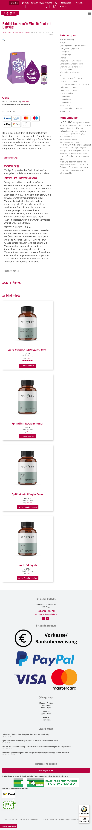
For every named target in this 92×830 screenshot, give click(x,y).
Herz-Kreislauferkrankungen (69, 139)
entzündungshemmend (69, 131)
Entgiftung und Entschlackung (71, 61)
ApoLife (66, 122)
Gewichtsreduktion (67, 137)
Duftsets (26, 32)
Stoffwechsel (85, 156)
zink (82, 170)
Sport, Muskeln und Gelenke (71, 108)
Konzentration (64, 148)
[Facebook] (43, 618)
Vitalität (67, 165)
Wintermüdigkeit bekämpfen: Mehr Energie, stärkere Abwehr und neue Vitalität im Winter (35, 752)
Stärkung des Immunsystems (73, 162)
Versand (25, 101)
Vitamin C (65, 167)
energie (63, 128)
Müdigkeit (77, 150)
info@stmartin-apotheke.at (46, 614)
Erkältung (83, 131)
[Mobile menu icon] (89, 14)
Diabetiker (72, 125)
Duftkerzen (66, 55)
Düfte (84, 126)
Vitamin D (75, 168)
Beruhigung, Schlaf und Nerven (72, 78)
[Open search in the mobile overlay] (76, 29)
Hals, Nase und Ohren (68, 87)
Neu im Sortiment (67, 40)
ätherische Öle (66, 173)
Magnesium (66, 150)
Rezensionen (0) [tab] (11, 270)
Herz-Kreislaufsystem (67, 142)
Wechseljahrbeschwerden (70, 72)
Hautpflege (66, 102)
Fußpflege (66, 96)
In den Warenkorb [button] (27, 366)
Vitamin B (83, 164)
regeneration (65, 153)
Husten (77, 142)
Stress (63, 159)
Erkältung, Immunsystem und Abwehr (74, 84)
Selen (85, 153)
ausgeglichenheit (78, 123)
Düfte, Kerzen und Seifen (15, 32)
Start (4, 32)
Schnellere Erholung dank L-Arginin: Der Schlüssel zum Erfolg (25, 734)
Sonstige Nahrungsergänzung (71, 64)
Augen (62, 75)
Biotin (87, 123)
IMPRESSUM (64, 819)
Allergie (63, 43)
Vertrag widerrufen (9, 826)
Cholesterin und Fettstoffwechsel (73, 46)
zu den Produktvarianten (27, 507)
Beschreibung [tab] (10, 157)
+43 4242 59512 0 (64, 3)
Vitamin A (74, 165)
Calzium (63, 126)
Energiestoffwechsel (75, 128)
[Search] (47, 6)
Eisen (89, 126)
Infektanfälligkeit (84, 145)
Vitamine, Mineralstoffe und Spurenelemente (70, 68)
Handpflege (66, 99)
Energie (63, 58)
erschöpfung (64, 134)
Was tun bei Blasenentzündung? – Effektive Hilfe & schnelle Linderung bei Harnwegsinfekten (36, 746)
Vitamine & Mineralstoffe (69, 170)
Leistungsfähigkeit (78, 147)
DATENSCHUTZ (75, 819)
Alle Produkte (65, 111)
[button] (3, 39)
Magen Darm (65, 105)
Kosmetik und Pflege (68, 93)
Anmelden (79, 3)
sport (62, 156)
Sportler (70, 156)
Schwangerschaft (76, 153)
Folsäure (74, 134)
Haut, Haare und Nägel (69, 90)
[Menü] (88, 806)
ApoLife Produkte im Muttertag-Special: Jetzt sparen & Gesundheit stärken (30, 740)
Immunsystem (68, 145)
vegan (62, 165)
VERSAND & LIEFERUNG (48, 819)
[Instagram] (47, 618)
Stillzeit (77, 156)
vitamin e (84, 167)
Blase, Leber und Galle (68, 81)
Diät (79, 126)
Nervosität (86, 151)
